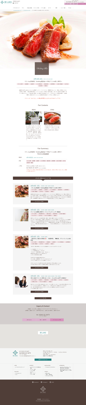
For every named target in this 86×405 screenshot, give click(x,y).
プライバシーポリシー (45, 399)
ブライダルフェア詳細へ (39, 201)
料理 (56, 7)
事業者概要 (39, 399)
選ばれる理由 (29, 7)
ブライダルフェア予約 (82, 3)
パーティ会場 (43, 7)
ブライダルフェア (16, 7)
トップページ (16, 3)
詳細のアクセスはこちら (43, 359)
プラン (23, 7)
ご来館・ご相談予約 (48, 374)
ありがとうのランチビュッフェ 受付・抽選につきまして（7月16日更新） (66, 370)
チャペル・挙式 (36, 7)
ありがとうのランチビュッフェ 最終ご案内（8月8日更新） (66, 368)
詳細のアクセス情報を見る (48, 355)
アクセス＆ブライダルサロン (50, 367)
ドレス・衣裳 (63, 7)
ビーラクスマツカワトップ (19, 367)
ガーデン (49, 7)
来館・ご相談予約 (74, 3)
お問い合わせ (67, 3)
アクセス (69, 7)
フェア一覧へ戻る (43, 298)
